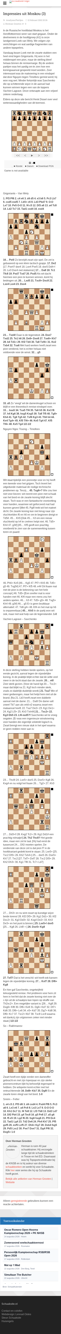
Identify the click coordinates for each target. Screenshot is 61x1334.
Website (10, 1182)
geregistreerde (19, 1200)
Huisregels (8, 1321)
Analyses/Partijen (15, 20)
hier (12, 1170)
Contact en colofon (12, 1310)
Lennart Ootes (23, 1314)
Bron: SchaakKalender (12, 1287)
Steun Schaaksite (11, 1317)
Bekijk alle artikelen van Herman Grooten (28, 1178)
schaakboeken (14, 1167)
